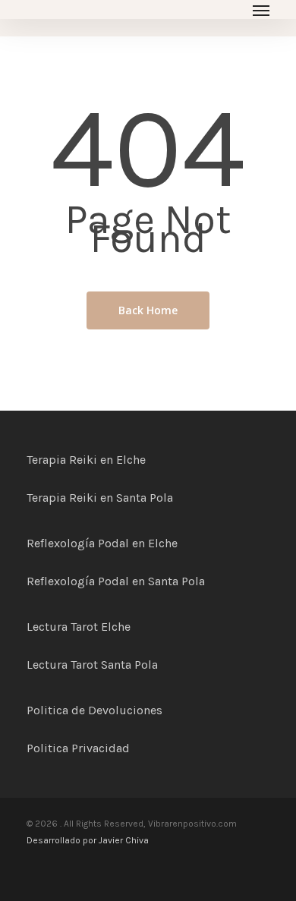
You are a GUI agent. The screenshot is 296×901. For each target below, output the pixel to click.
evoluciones (129, 710)
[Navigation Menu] (261, 9)
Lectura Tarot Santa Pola (92, 664)
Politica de (57, 710)
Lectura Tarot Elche (79, 626)
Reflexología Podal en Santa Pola (116, 581)
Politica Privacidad (78, 748)
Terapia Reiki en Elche (86, 459)
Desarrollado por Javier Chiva (88, 840)
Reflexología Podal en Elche (102, 543)
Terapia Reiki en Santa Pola (100, 497)
